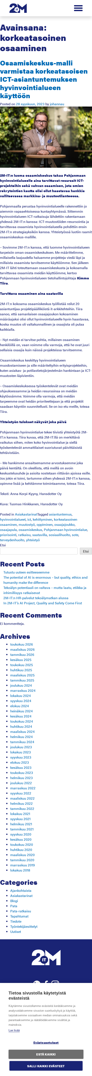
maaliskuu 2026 (22, 649)
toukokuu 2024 (21, 721)
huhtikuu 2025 (21, 669)
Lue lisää (14, 1030)
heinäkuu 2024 (21, 710)
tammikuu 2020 (22, 859)
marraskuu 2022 (23, 788)
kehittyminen (42, 519)
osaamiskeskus (30, 529)
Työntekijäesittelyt (23, 926)
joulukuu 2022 (21, 782)
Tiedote (15, 921)
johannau (57, 103)
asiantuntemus (60, 514)
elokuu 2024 (19, 705)
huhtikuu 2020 (21, 849)
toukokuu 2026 (21, 644)
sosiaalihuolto (59, 534)
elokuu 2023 (19, 762)
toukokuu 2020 (21, 844)
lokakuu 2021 (20, 813)
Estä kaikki (46, 1054)
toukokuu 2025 (21, 664)
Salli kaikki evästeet (46, 1066)
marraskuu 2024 (23, 690)
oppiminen (45, 524)
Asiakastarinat (26, 514)
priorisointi (8, 534)
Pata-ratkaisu (20, 911)
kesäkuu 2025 (20, 659)
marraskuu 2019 (22, 865)
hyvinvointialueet (13, 519)
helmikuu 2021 (21, 823)
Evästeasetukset (46, 1042)
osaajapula (8, 529)
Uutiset (15, 931)
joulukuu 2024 (21, 685)
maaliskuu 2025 (22, 675)
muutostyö (27, 524)
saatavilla (39, 534)
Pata (13, 905)
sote (75, 534)
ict (29, 519)
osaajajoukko (64, 524)
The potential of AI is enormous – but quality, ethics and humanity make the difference (45, 580)
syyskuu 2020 (20, 834)
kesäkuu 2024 (20, 716)
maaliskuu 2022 (22, 798)
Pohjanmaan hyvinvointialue (65, 529)
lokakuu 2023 (20, 752)
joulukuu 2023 (21, 746)
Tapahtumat (19, 916)
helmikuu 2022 (21, 803)
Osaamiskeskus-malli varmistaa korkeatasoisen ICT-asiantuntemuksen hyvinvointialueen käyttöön (44, 79)
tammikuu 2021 (22, 829)
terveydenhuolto (12, 539)
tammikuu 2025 (22, 680)
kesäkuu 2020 (20, 839)
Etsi (3, 544)
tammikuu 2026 (22, 654)
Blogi (14, 900)
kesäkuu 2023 (20, 767)
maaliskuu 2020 (22, 854)
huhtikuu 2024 (21, 726)
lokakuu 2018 (20, 870)
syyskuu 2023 (20, 757)
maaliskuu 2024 (22, 731)
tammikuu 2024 (22, 741)
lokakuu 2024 (20, 695)
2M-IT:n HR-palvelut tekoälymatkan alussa (35, 597)
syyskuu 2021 (20, 818)
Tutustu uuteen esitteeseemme (26, 572)
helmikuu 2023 (21, 777)
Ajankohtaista (20, 890)
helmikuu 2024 (21, 736)
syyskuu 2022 (20, 793)
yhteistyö (33, 539)
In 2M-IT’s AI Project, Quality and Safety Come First (42, 602)
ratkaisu (24, 534)
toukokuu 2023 (21, 772)
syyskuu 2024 (20, 700)
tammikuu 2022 (22, 808)
